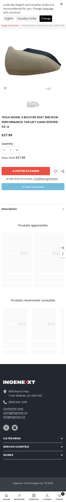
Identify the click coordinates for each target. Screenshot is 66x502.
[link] (17, 279)
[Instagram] (15, 428)
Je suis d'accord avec (19, 178)
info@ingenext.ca (14, 417)
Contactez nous (13, 409)
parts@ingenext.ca (15, 413)
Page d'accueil (10, 25)
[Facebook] (6, 428)
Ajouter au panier (25, 171)
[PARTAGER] (62, 171)
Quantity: (8, 144)
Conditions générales (45, 178)
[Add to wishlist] (56, 171)
